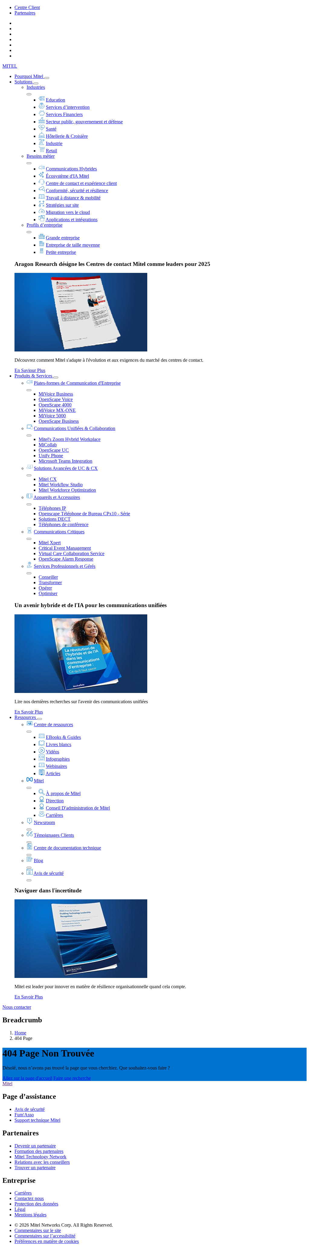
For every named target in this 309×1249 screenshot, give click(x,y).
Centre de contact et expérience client (81, 183)
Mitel (39, 780)
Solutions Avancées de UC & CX (66, 468)
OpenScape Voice (56, 399)
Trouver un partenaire (35, 1167)
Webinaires (56, 766)
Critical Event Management (65, 548)
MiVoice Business (56, 393)
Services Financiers (64, 114)
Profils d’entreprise (44, 225)
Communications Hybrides (71, 168)
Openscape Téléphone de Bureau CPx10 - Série (84, 513)
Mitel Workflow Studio (61, 484)
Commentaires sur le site (37, 1230)
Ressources (25, 717)
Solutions (23, 81)
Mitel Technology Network (40, 1156)
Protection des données (36, 1203)
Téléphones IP (52, 508)
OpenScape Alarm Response (66, 558)
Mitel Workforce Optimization (67, 490)
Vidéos (52, 751)
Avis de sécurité (48, 873)
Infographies (58, 759)
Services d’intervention (68, 107)
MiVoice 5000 (52, 415)
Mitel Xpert (50, 542)
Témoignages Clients (54, 835)
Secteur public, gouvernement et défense (84, 121)
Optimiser (48, 593)
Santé (51, 128)
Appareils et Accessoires (56, 497)
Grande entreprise (63, 237)
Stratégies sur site (62, 205)
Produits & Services (33, 375)
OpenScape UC (54, 450)
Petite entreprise (61, 252)
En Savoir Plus (28, 711)
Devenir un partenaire (35, 1145)
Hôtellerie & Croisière (67, 136)
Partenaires (24, 12)
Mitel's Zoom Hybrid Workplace (69, 439)
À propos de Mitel (63, 793)
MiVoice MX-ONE (57, 410)
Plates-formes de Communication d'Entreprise (77, 383)
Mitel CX (48, 479)
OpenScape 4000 (55, 404)
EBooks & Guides (63, 737)
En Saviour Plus (29, 370)
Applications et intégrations (71, 219)
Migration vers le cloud (68, 212)
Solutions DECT (55, 519)
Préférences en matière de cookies (46, 1241)
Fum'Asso (24, 1114)
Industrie (54, 143)
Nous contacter (16, 1007)
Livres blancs (58, 744)
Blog (38, 860)
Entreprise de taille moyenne (73, 245)
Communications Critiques (59, 531)
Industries (36, 87)
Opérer (45, 588)
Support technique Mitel (37, 1120)
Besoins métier (41, 156)
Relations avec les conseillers (42, 1162)
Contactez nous (29, 1198)
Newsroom (44, 822)
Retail (51, 150)
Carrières (54, 815)
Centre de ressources (53, 724)
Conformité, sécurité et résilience (77, 190)
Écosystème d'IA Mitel (67, 176)
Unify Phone (51, 455)
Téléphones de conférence (63, 524)
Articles (53, 773)
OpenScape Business (59, 421)
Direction (55, 800)
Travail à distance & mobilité (73, 197)
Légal (19, 1209)
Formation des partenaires (38, 1151)
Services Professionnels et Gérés (64, 566)
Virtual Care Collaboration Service (71, 553)
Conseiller (48, 577)
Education (55, 99)
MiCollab (48, 444)
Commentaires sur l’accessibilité (44, 1235)
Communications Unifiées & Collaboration (74, 428)
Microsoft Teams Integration (65, 461)
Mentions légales (30, 1214)
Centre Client (27, 7)
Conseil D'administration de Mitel (78, 808)
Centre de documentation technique (67, 847)
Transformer (50, 582)
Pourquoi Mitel (29, 76)
